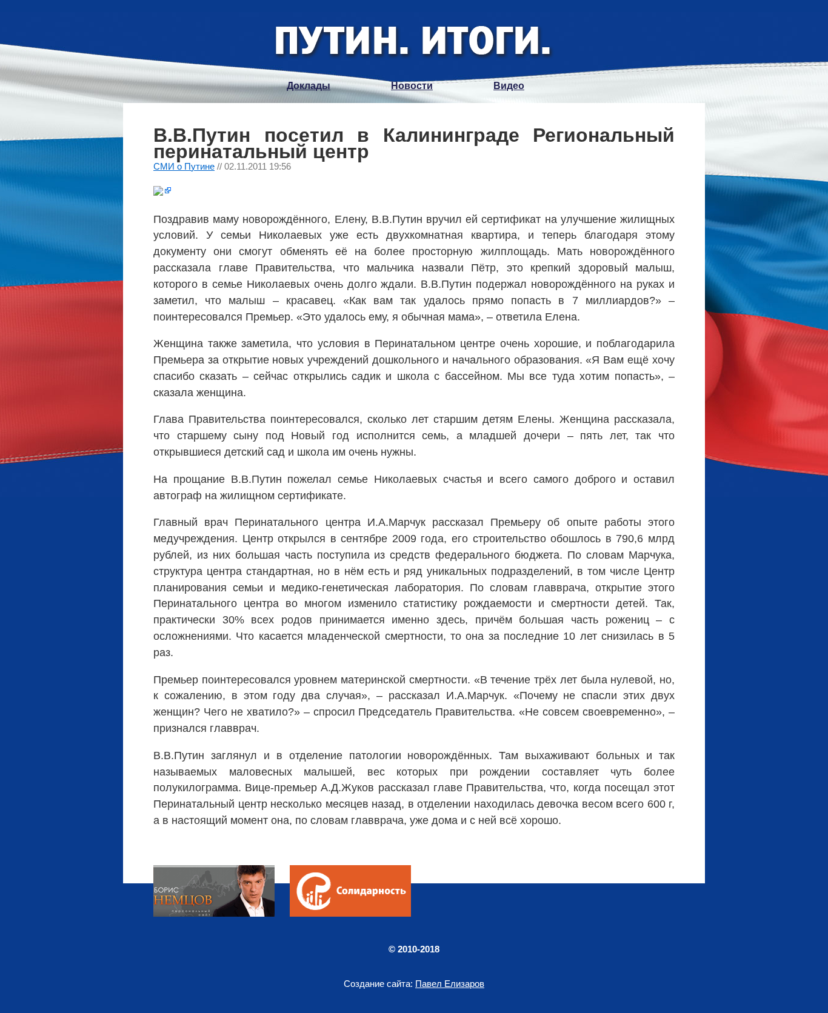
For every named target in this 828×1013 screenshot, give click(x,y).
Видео (508, 86)
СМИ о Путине (184, 166)
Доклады (308, 86)
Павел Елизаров (449, 983)
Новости (412, 86)
